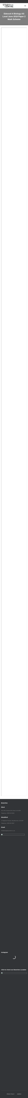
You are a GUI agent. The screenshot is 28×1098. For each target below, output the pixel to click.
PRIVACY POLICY (10, 1094)
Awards (19, 1094)
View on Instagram (14, 962)
